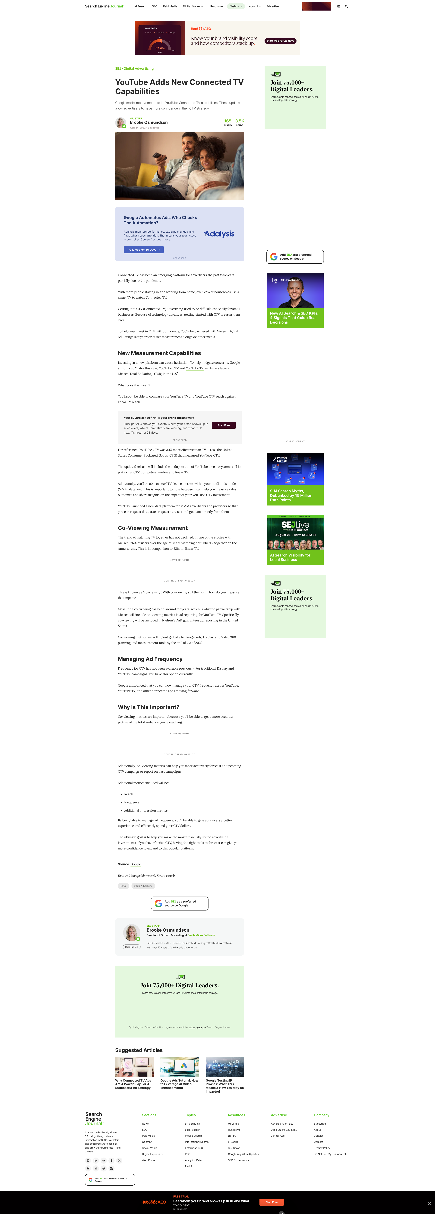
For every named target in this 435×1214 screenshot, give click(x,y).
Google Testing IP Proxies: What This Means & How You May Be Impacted (225, 1086)
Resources (216, 6)
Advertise (272, 6)
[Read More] (295, 469)
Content (147, 1141)
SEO (154, 6)
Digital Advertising (143, 885)
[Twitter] (119, 1161)
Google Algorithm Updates (243, 1154)
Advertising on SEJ (282, 1123)
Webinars (236, 6)
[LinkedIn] (96, 1161)
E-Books (233, 1141)
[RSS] (111, 1168)
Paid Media (170, 6)
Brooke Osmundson (149, 122)
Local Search (192, 1129)
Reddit (189, 1166)
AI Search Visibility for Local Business (290, 557)
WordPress (148, 1160)
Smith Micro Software (201, 935)
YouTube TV (195, 368)
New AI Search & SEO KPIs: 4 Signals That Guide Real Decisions (294, 317)
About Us (255, 6)
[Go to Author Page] (120, 122)
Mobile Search (193, 1135)
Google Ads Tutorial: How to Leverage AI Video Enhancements (179, 1084)
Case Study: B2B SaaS (284, 1129)
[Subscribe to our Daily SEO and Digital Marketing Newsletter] (339, 6)
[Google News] (88, 1161)
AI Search (140, 6)
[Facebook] (111, 1161)
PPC (187, 1154)
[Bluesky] (88, 1168)
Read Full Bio (131, 947)
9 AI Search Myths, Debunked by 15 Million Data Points (291, 495)
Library (232, 1135)
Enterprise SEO (194, 1148)
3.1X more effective (180, 450)
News (123, 885)
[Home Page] (104, 6)
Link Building (192, 1123)
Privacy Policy (322, 1148)
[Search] (346, 6)
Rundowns (234, 1129)
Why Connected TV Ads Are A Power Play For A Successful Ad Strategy (133, 1084)
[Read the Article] (134, 1067)
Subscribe (320, 1123)
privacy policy (196, 1027)
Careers (318, 1141)
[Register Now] (295, 290)
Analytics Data (193, 1160)
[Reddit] (104, 1168)
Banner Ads (277, 1135)
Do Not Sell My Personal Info (330, 1154)
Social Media (149, 1148)
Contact (318, 1135)
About (317, 1129)
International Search (197, 1141)
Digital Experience (152, 1154)
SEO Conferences (238, 1160)
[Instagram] (96, 1168)
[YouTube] (104, 1161)
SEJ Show (234, 1148)
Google (135, 864)
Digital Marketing (194, 6)
